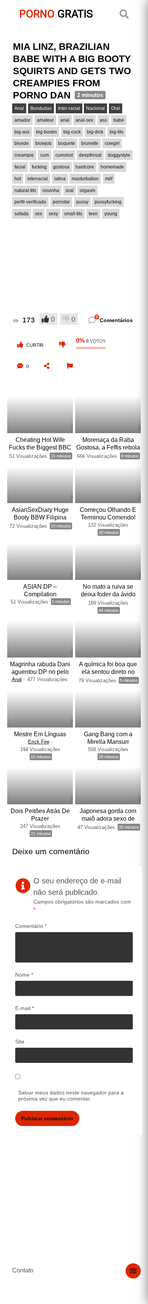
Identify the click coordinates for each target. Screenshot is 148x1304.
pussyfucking (107, 202)
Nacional (95, 108)
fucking (39, 167)
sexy (53, 213)
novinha (51, 190)
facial (19, 167)
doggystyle (119, 155)
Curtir (35, 345)
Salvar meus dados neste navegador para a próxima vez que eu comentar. (71, 1096)
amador (22, 120)
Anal (19, 108)
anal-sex (84, 120)
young (110, 213)
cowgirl (112, 143)
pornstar (61, 202)
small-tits (73, 213)
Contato (22, 1270)
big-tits (116, 132)
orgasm (87, 190)
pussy (82, 202)
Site (19, 1042)
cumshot (64, 155)
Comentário (31, 926)
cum (44, 155)
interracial (37, 178)
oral (70, 190)
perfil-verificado (30, 202)
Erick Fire (38, 742)
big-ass (22, 132)
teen (93, 213)
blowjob (43, 143)
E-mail (24, 1008)
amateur (45, 120)
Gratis (56, 14)
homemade (112, 167)
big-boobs (46, 132)
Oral (115, 108)
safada (21, 213)
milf (108, 178)
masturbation (85, 178)
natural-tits (25, 190)
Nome (24, 975)
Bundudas (41, 108)
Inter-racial (69, 108)
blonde (21, 143)
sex (38, 213)
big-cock (72, 132)
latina (60, 178)
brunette (89, 143)
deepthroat (90, 155)
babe (118, 120)
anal (64, 120)
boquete (66, 143)
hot (17, 178)
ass (103, 120)
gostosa (61, 167)
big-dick (95, 132)
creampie (24, 155)
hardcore (85, 167)
